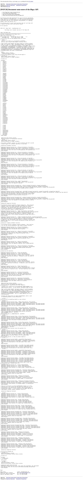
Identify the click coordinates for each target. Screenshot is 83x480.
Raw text (8, 6)
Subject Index (13, 4)
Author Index (19, 4)
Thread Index (25, 4)
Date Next (13, 5)
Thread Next (24, 5)
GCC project (30, 1)
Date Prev (8, 5)
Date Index (8, 4)
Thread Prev (18, 5)
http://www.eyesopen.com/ (24, 472)
